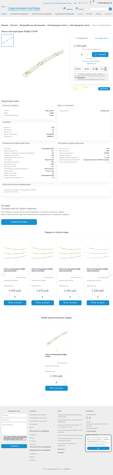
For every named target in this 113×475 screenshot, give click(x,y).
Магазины (33, 444)
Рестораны (33, 441)
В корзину (102, 54)
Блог (60, 411)
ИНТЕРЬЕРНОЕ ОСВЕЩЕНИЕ (39, 431)
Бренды (61, 452)
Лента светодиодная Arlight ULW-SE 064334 (14, 270)
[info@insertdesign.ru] (75, 3)
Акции (31, 427)
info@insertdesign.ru (92, 428)
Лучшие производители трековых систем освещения (70, 431)
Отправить (14, 446)
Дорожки (32, 460)
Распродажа (33, 424)
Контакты (90, 411)
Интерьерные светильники (38, 414)
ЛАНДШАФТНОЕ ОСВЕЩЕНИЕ (40, 450)
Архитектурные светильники (38, 421)
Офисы (32, 438)
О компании (91, 431)
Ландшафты (33, 453)
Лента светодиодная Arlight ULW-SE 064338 (69, 270)
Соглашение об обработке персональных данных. (15, 439)
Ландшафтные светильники (38, 418)
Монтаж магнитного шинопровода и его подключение (70, 421)
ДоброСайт (67, 469)
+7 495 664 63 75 (104, 3)
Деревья (32, 457)
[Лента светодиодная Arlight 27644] (42, 63)
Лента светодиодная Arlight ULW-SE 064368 (42, 270)
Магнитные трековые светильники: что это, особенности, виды (70, 426)
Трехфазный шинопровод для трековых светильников (70, 415)
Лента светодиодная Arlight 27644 (56, 355)
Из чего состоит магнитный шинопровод (70, 435)
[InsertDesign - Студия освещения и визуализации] (4, 9)
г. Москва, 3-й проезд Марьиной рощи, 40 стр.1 (57, 3)
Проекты (61, 449)
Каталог (33, 411)
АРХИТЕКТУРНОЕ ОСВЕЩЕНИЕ (40, 447)
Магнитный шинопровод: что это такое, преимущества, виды (70, 439)
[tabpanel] (15, 252)
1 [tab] (42, 265)
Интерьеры (33, 434)
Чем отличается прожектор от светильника (67, 444)
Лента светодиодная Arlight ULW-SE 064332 (97, 270)
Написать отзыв (19, 222)
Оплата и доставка (92, 435)
